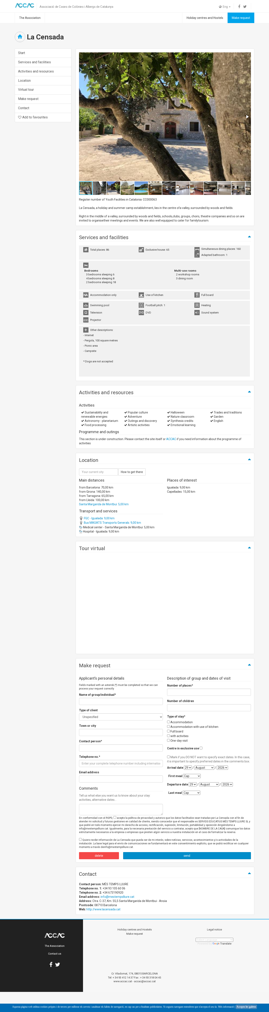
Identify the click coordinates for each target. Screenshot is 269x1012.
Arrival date (175, 767)
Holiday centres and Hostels (205, 17)
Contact (23, 108)
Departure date (177, 784)
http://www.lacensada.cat (103, 909)
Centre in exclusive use (183, 748)
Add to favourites (34, 117)
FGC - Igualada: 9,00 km (99, 518)
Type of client (88, 710)
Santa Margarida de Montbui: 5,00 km (104, 504)
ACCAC (171, 439)
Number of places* (180, 685)
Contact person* (90, 741)
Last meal (175, 792)
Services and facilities (34, 62)
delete (99, 855)
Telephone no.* (89, 756)
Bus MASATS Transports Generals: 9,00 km (112, 522)
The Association (30, 17)
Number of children (180, 701)
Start (21, 53)
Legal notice (214, 929)
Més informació (226, 1006)
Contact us (54, 953)
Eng (225, 6)
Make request (241, 17)
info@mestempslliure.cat (117, 896)
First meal (175, 776)
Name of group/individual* (97, 694)
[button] (247, 116)
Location (24, 81)
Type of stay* (176, 716)
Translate (225, 943)
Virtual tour (26, 90)
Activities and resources (36, 71)
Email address (89, 772)
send (187, 855)
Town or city (87, 725)
